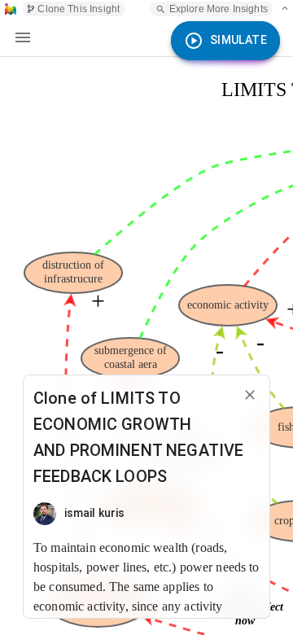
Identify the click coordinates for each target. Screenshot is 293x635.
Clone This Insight (78, 9)
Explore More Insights (218, 9)
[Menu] (23, 37)
